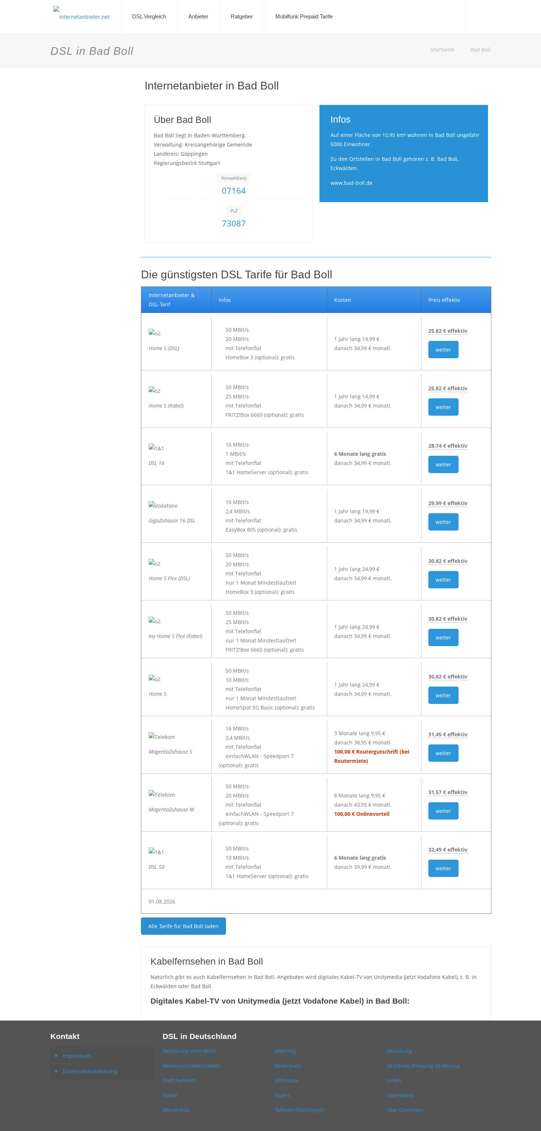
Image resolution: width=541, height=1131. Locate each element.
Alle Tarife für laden (183, 926)
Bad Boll (480, 49)
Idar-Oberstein (405, 1109)
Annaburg (399, 1050)
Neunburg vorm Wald (189, 1050)
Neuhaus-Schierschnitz (191, 1065)
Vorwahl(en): (234, 178)
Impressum (77, 1055)
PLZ (234, 211)
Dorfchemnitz (179, 1080)
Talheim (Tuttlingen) (299, 1109)
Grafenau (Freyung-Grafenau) (423, 1065)
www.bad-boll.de (351, 182)
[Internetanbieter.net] (81, 16)
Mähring (285, 1050)
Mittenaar (287, 1080)
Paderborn (288, 1065)
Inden (394, 1080)
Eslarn (170, 1095)
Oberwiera (400, 1095)
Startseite (442, 49)
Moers (282, 1095)
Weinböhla (176, 1109)
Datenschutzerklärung (90, 1071)
